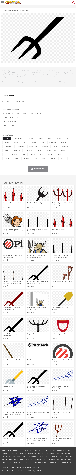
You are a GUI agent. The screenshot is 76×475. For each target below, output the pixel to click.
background (18, 138)
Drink (25, 462)
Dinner (69, 462)
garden (7, 138)
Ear (46, 456)
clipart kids (33, 146)
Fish (58, 453)
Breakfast (9, 462)
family (23, 456)
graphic (33, 142)
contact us (49, 82)
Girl (67, 456)
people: (4, 456)
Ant (9, 453)
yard (35, 158)
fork (49, 138)
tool (6, 154)
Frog (61, 453)
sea (24, 154)
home (59, 456)
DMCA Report (8, 95)
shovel (63, 150)
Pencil (39, 459)
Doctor (42, 456)
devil (59, 154)
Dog (39, 453)
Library (69, 459)
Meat (39, 462)
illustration (30, 138)
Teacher (16, 459)
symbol (53, 158)
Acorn (9, 450)
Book (21, 459)
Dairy (15, 462)
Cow (35, 453)
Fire (39, 450)
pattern (41, 138)
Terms (9, 471)
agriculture (45, 146)
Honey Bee (67, 453)
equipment (21, 146)
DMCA (30, 471)
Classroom (27, 459)
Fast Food (30, 462)
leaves (7, 142)
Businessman (35, 456)
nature (40, 150)
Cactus (26, 450)
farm (16, 142)
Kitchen (64, 462)
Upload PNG (37, 471)
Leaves (20, 450)
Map (57, 459)
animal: (4, 453)
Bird (17, 453)
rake (41, 154)
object (33, 154)
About (4, 471)
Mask (10, 456)
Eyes (49, 456)
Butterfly (21, 453)
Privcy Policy (16, 471)
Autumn (15, 450)
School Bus (52, 459)
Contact (23, 471)
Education (45, 459)
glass (42, 142)
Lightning (59, 450)
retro (55, 146)
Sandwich (45, 462)
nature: (4, 450)
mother (28, 456)
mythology (17, 150)
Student (11, 459)
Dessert (20, 462)
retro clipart (8, 146)
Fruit (36, 462)
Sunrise (70, 450)
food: (4, 462)
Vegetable (58, 462)
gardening (52, 142)
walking (54, 456)
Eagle (47, 453)
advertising (29, 150)
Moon (64, 450)
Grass (53, 450)
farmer (7, 158)
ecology (63, 158)
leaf (24, 142)
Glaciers (48, 450)
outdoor (26, 158)
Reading (33, 459)
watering (15, 154)
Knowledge (63, 459)
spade (16, 158)
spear (44, 158)
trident (50, 154)
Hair (64, 456)
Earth (35, 450)
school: (4, 459)
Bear (13, 453)
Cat (26, 453)
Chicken (30, 453)
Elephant (52, 453)
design (7, 150)
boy (71, 456)
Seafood (51, 462)
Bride (18, 456)
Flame (43, 450)
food (67, 138)
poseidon (65, 146)
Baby (14, 456)
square (58, 138)
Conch (30, 450)
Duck (43, 453)
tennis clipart (51, 150)
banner (63, 142)
